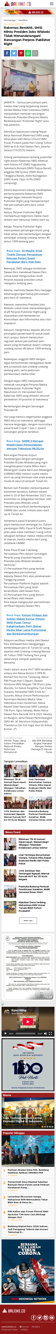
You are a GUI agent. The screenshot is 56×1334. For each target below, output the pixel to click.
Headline (16, 48)
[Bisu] (45, 1033)
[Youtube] (51, 1318)
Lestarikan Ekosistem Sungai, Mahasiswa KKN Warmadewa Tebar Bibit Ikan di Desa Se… (28, 1199)
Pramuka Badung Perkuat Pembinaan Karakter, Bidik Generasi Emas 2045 (34, 889)
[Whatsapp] (28, 53)
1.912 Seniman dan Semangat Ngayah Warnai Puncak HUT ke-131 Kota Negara (34, 875)
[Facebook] (33, 1318)
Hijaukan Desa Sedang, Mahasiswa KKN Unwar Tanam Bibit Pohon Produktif (32, 906)
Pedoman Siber (10, 1329)
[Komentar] (35, 53)
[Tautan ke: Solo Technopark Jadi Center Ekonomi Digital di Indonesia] (28, 1113)
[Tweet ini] (14, 53)
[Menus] (51, 4)
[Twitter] (39, 1318)
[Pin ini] (21, 53)
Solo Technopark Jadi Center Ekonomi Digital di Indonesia (22, 1120)
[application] (28, 1022)
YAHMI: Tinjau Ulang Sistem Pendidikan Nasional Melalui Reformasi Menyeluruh (15, 745)
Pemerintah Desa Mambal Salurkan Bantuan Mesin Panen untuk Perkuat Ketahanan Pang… (28, 1185)
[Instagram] (45, 1318)
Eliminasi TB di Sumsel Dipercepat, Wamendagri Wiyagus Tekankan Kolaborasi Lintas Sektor (34, 843)
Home (25, 1326)
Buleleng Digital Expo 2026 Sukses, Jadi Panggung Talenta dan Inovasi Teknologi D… (28, 1229)
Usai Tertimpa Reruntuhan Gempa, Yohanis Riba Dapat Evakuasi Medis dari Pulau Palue (40, 785)
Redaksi (36, 1326)
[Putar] (5, 1033)
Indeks (24, 1329)
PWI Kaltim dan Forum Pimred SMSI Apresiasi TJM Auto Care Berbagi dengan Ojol (28, 1214)
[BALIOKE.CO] (16, 3)
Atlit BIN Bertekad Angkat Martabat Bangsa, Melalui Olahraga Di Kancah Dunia (41, 745)
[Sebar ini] (7, 53)
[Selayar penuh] (50, 1033)
